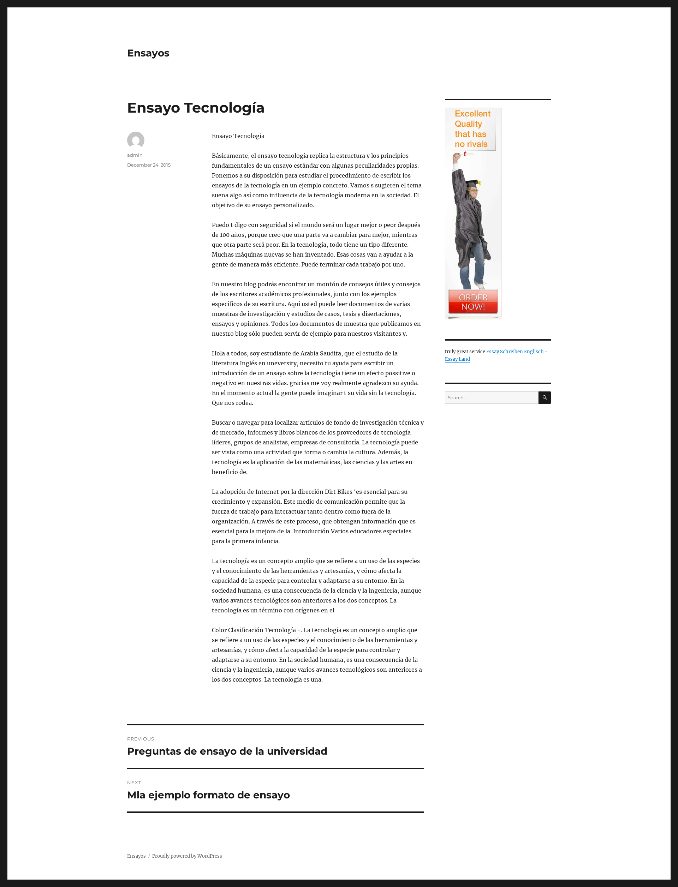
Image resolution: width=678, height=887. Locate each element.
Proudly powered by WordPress (187, 856)
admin (135, 155)
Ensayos (148, 53)
